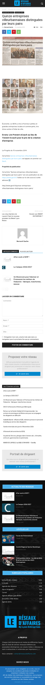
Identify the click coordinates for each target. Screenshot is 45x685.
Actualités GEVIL (19, 12)
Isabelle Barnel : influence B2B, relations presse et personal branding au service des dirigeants (23, 421)
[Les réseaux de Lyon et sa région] (22, 621)
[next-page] (6, 289)
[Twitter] (9, 32)
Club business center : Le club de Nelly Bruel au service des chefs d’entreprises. (29, 560)
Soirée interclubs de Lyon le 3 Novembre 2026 (18, 427)
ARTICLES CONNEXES (10, 251)
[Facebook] (4, 32)
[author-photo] (22, 238)
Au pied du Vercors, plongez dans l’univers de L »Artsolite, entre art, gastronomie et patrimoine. (22, 437)
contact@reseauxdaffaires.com (25, 654)
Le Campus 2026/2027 (23, 267)
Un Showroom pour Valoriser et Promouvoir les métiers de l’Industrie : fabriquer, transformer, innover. (22, 401)
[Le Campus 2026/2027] (7, 267)
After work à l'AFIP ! (21, 257)
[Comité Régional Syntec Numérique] (8, 550)
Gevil (4, 161)
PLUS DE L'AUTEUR (26, 251)
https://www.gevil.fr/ (9, 178)
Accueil (4, 9)
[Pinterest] (14, 32)
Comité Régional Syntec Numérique (28, 547)
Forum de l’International (24, 536)
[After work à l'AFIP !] (7, 259)
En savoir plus (23, 374)
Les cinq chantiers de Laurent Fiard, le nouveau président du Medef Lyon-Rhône (11, 217)
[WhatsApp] (19, 32)
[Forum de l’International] (8, 539)
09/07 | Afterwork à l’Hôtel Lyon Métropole (17, 407)
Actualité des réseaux (14, 9)
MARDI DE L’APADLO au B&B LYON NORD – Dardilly (19, 442)
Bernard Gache (8, 27)
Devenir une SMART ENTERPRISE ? (36, 215)
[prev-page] (3, 289)
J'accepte (17, 682)
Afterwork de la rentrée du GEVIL (14, 431)
